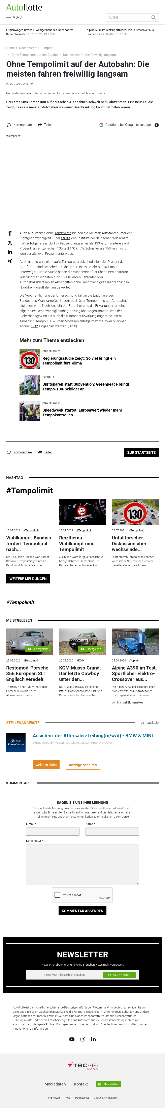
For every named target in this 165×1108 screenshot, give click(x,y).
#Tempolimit (29, 490)
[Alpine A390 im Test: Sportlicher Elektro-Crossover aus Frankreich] (135, 641)
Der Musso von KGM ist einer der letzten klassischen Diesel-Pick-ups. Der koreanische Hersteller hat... (81, 691)
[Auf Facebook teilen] (9, 232)
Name (89, 824)
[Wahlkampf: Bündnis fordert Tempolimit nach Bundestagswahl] (29, 512)
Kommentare (22, 125)
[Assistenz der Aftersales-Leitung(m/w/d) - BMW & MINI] (16, 742)
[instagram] (82, 1039)
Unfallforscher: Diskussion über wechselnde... (129, 543)
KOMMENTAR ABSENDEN (82, 911)
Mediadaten (55, 1084)
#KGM (80, 660)
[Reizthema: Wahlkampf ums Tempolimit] (82, 512)
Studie (65, 238)
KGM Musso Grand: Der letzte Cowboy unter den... (80, 673)
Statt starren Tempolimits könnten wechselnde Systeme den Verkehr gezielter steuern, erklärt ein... (133, 561)
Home (10, 48)
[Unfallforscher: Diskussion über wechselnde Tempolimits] (135, 512)
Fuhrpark (47, 48)
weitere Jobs (46, 765)
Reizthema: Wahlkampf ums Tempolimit (76, 543)
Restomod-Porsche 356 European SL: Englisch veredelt (27, 673)
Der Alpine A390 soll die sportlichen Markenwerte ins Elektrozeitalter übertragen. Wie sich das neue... (133, 691)
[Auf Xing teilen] (10, 260)
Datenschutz (82, 1097)
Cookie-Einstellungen (105, 1097)
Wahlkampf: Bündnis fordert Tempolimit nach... (28, 543)
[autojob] (150, 722)
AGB (68, 1097)
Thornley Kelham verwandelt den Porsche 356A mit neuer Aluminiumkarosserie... (26, 691)
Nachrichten (27, 48)
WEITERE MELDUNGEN (28, 579)
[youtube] (71, 1038)
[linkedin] (93, 1038)
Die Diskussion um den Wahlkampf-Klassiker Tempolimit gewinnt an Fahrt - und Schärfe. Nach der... (28, 561)
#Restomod (30, 660)
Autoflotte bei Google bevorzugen (129, 125)
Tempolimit (63, 233)
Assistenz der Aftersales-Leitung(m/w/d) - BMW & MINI (93, 735)
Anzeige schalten (83, 765)
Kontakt (81, 1084)
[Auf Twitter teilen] (10, 242)
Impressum (54, 1097)
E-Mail (30, 824)
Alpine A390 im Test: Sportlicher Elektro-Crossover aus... (134, 673)
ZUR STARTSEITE (141, 452)
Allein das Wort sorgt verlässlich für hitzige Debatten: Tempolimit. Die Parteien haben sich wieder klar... (81, 561)
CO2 (34, 326)
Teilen (48, 125)
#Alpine (133, 660)
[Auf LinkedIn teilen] (10, 251)
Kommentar (33, 840)
